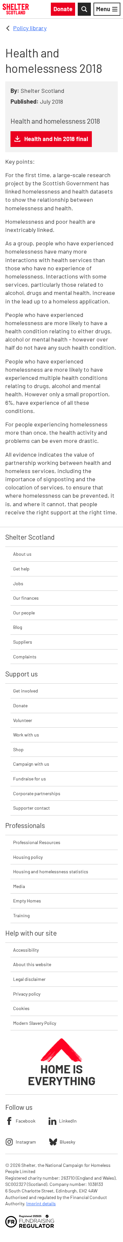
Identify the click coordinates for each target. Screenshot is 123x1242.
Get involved (25, 690)
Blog (17, 627)
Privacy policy (26, 994)
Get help (21, 568)
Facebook (25, 1121)
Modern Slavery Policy (34, 1023)
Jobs (18, 583)
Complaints (24, 656)
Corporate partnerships (36, 793)
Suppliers (22, 642)
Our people (24, 612)
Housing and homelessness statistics (50, 871)
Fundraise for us (29, 778)
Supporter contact (31, 808)
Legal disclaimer (29, 979)
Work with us (26, 734)
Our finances (26, 598)
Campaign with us (31, 764)
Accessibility (26, 950)
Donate (20, 705)
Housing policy (28, 857)
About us (22, 554)
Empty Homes (27, 900)
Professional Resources (36, 842)
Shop (18, 749)
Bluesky (67, 1142)
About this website (32, 964)
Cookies (21, 1008)
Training (21, 915)
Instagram (26, 1142)
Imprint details (41, 1203)
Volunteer (22, 720)
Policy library (30, 27)
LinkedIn (68, 1121)
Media (19, 886)
